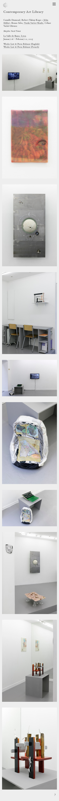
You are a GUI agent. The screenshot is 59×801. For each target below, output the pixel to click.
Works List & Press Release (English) (21, 44)
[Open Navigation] (54, 4)
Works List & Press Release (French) (21, 47)
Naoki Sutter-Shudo (33, 23)
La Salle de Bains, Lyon (14, 36)
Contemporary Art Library (23, 12)
